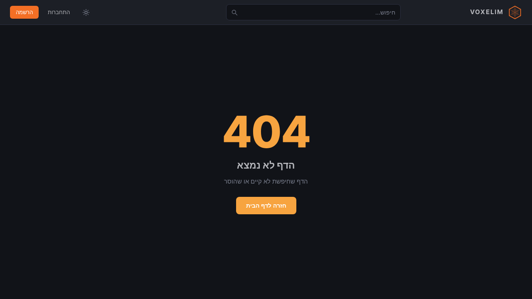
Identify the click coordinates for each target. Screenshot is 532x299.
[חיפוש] (234, 12)
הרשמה (24, 12)
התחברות (59, 12)
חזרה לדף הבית (266, 205)
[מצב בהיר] (86, 12)
